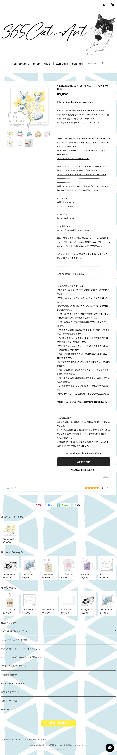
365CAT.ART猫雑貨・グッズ (14, 631)
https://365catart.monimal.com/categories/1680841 (83, 402)
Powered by (55, 750)
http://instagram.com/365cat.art (73, 158)
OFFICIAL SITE (21, 64)
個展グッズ (6, 709)
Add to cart (83, 461)
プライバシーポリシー (11, 739)
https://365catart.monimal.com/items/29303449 (81, 174)
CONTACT (77, 64)
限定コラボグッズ (9, 701)
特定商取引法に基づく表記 (35, 739)
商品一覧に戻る (58, 723)
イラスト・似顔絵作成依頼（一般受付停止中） (21, 657)
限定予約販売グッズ (10, 692)
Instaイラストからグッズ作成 (14, 640)
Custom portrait (9, 675)
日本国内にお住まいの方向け (83, 470)
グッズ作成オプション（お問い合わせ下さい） (21, 648)
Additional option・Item (12, 683)
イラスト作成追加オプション (13, 666)
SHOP (36, 64)
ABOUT (48, 64)
